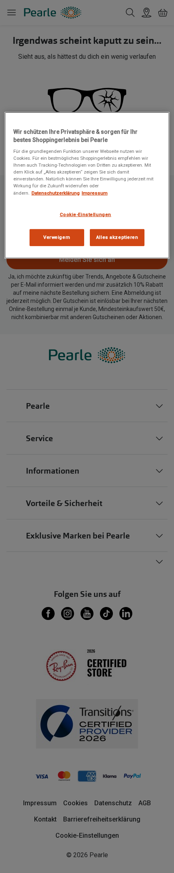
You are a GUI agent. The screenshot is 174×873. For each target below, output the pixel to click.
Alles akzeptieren (117, 237)
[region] (87, 185)
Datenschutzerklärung (56, 192)
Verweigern (56, 237)
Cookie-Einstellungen (85, 214)
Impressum (95, 192)
